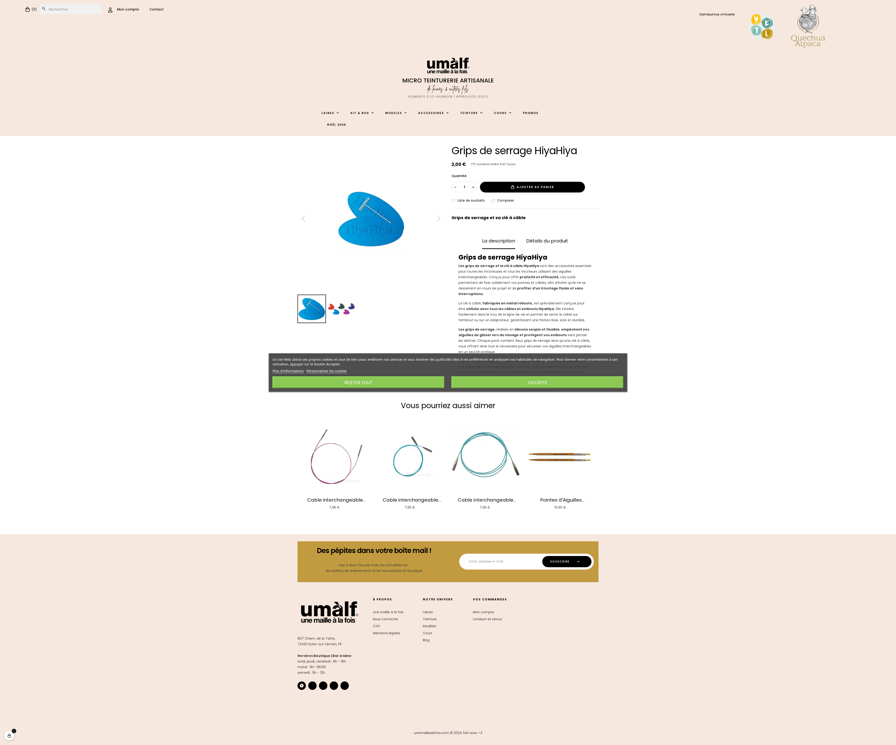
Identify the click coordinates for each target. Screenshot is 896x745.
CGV (376, 626)
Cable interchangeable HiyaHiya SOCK (335, 500)
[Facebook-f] (323, 685)
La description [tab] (498, 241)
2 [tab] (450, 516)
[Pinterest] (344, 685)
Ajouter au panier (535, 187)
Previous (294, 468)
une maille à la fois (388, 612)
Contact (156, 9)
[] (9, 735)
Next (602, 468)
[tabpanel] (335, 468)
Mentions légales (386, 633)
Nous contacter (385, 619)
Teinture (430, 619)
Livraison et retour (487, 619)
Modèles (429, 626)
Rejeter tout (358, 382)
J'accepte (537, 382)
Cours (427, 633)
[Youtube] (334, 685)
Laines (428, 612)
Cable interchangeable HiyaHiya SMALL (410, 500)
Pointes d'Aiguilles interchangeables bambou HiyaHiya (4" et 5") (561, 500)
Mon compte (483, 612)
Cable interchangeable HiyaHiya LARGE (485, 500)
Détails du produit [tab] (547, 241)
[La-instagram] (312, 685)
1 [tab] (445, 516)
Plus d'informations (288, 370)
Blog (426, 640)
